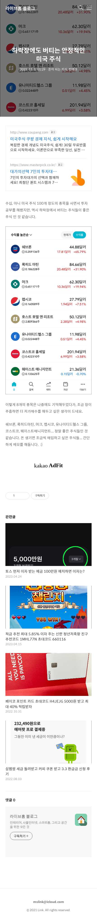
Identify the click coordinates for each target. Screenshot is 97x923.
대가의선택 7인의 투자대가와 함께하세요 (33, 171)
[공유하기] (19, 495)
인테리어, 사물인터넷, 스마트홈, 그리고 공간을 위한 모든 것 (38, 824)
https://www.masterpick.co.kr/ (32, 165)
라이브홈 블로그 (20, 8)
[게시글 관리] (24, 495)
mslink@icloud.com (48, 901)
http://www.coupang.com (29, 132)
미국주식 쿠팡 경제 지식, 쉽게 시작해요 (43, 139)
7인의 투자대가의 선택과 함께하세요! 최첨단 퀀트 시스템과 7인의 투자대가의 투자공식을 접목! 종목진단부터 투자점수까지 (34, 180)
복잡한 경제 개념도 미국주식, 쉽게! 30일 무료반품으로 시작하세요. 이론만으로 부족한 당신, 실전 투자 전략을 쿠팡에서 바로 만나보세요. (48, 147)
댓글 (10, 800)
